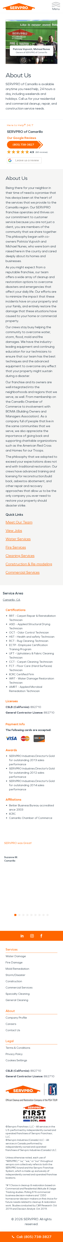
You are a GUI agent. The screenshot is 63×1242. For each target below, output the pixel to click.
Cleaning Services (20, 555)
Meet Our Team (19, 522)
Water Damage (16, 956)
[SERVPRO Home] (19, 6)
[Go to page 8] (44, 915)
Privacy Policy (14, 1054)
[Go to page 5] (32, 915)
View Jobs (14, 530)
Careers (11, 1024)
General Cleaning (17, 1000)
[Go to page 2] (20, 915)
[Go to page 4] (28, 915)
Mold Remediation (17, 968)
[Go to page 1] (15, 915)
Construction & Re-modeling (29, 564)
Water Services (18, 539)
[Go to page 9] (48, 915)
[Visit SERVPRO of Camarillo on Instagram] (32, 936)
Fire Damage (14, 962)
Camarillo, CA (11, 599)
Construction (14, 981)
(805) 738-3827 (23, 144)
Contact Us (13, 1030)
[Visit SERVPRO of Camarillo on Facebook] (41, 936)
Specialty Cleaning (18, 993)
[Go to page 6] (36, 915)
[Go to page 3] (24, 915)
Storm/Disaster (15, 975)
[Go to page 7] (40, 915)
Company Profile (16, 1017)
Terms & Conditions (18, 1047)
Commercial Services (23, 572)
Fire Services (16, 547)
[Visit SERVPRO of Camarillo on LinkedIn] (22, 935)
